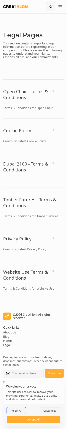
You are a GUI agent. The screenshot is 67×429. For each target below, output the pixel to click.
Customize (49, 410)
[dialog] (33, 403)
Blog (6, 336)
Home (7, 340)
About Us (9, 332)
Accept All (33, 419)
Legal (7, 345)
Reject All (16, 410)
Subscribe (54, 373)
